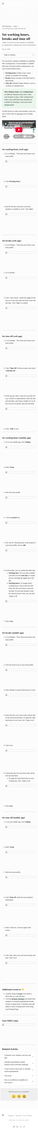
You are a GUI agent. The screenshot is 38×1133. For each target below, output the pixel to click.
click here (19, 114)
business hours (9, 105)
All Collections (6, 26)
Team (15, 26)
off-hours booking (17, 999)
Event (20, 994)
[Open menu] (34, 4)
